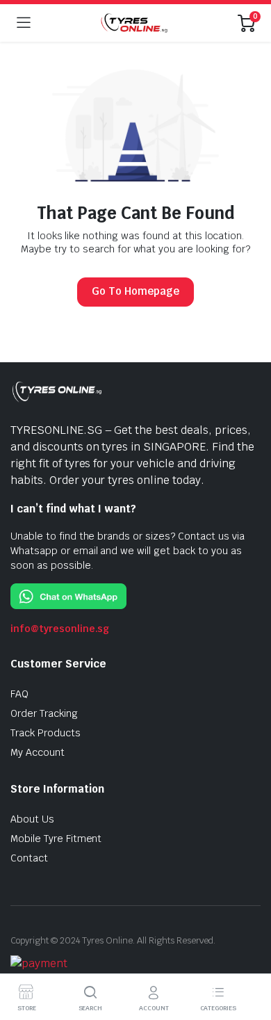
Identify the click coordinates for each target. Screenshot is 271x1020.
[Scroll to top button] (249, 957)
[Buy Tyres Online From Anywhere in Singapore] (134, 22)
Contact (29, 858)
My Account (37, 752)
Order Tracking (44, 713)
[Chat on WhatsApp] (68, 595)
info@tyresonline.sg (59, 628)
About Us (32, 819)
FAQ (19, 694)
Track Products (45, 733)
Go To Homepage (135, 291)
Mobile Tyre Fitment (55, 838)
